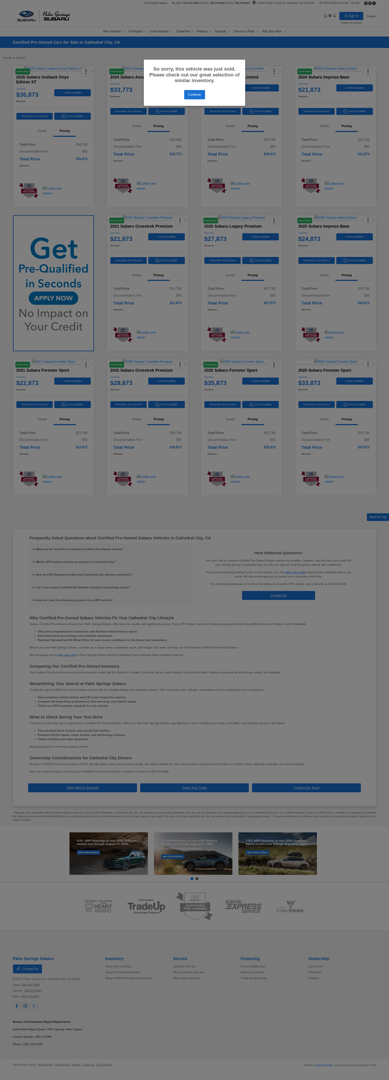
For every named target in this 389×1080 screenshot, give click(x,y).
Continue (194, 94)
